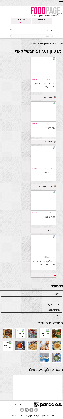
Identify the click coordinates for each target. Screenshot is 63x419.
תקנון (58, 315)
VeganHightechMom (45, 186)
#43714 (34, 123)
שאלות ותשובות (54, 310)
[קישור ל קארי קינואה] (43, 165)
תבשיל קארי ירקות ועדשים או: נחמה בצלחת (43, 263)
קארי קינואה (49, 172)
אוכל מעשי (48, 142)
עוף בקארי (50, 127)
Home (53, 43)
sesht (50, 230)
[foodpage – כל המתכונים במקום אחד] (46, 16)
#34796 (34, 212)
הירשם (21, 22)
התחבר (42, 22)
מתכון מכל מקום (54, 304)
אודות (58, 294)
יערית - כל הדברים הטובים (45, 97)
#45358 (34, 79)
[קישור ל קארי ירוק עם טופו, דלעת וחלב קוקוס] (43, 76)
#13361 (34, 257)
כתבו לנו (57, 299)
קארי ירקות (50, 216)
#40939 (34, 168)
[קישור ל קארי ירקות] (43, 209)
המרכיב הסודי (47, 275)
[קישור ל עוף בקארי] (43, 121)
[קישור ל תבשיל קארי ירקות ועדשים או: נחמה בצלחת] (43, 254)
